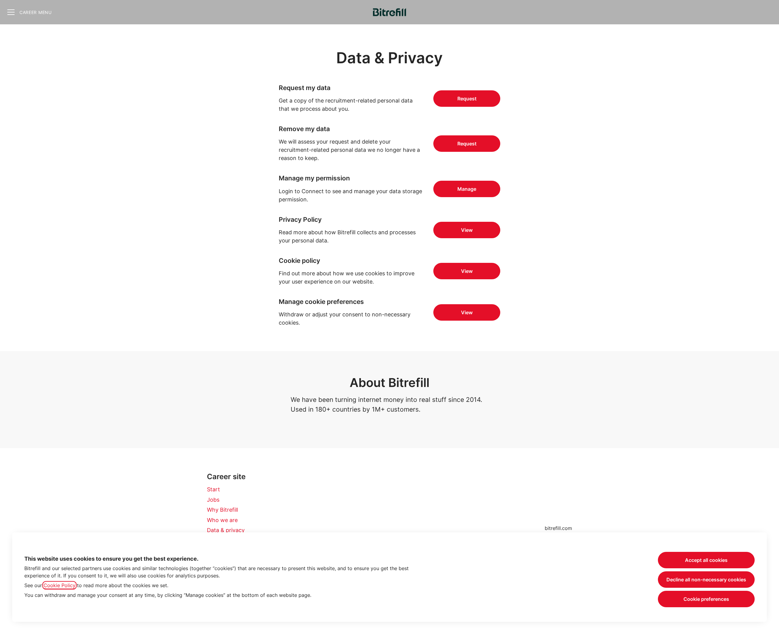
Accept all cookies (706, 560)
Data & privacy (226, 530)
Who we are (222, 520)
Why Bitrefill (222, 510)
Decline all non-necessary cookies (706, 580)
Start (213, 489)
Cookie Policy (59, 585)
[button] (466, 312)
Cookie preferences (706, 599)
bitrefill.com (558, 528)
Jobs (213, 499)
